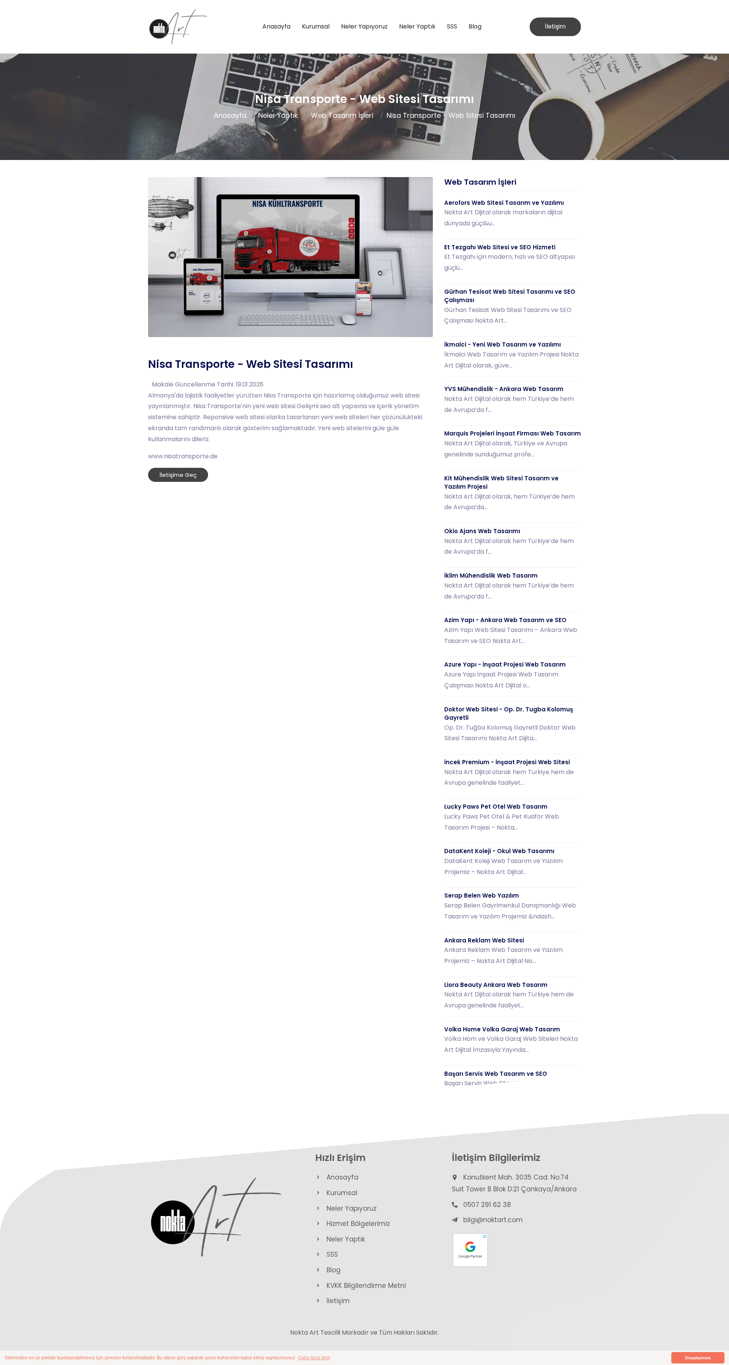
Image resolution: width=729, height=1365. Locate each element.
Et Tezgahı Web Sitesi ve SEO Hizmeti (499, 247)
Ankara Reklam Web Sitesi (484, 940)
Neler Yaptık (417, 26)
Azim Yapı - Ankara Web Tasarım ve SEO (505, 620)
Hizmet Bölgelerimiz (358, 1223)
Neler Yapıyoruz (364, 26)
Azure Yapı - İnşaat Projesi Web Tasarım (505, 664)
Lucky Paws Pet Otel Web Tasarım (496, 807)
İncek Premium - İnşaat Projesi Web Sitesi (507, 762)
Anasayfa (276, 26)
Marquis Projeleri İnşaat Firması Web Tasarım (512, 433)
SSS (452, 26)
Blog (475, 26)
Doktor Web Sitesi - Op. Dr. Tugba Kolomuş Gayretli (508, 713)
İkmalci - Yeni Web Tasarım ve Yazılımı (502, 344)
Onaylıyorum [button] (698, 1357)
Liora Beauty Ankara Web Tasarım (496, 985)
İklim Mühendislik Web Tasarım (491, 576)
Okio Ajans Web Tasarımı (482, 531)
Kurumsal (316, 26)
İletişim (555, 26)
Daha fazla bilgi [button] (314, 1357)
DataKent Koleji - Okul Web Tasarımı (499, 851)
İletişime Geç (178, 475)
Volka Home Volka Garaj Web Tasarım (502, 1029)
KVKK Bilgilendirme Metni (366, 1285)
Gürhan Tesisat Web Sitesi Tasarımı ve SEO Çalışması (509, 296)
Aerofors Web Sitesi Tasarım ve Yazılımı (504, 203)
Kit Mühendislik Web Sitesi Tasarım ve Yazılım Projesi (501, 482)
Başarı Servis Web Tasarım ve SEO (495, 1074)
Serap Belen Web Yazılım (481, 895)
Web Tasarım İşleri (342, 115)
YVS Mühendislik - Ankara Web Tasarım (503, 389)
